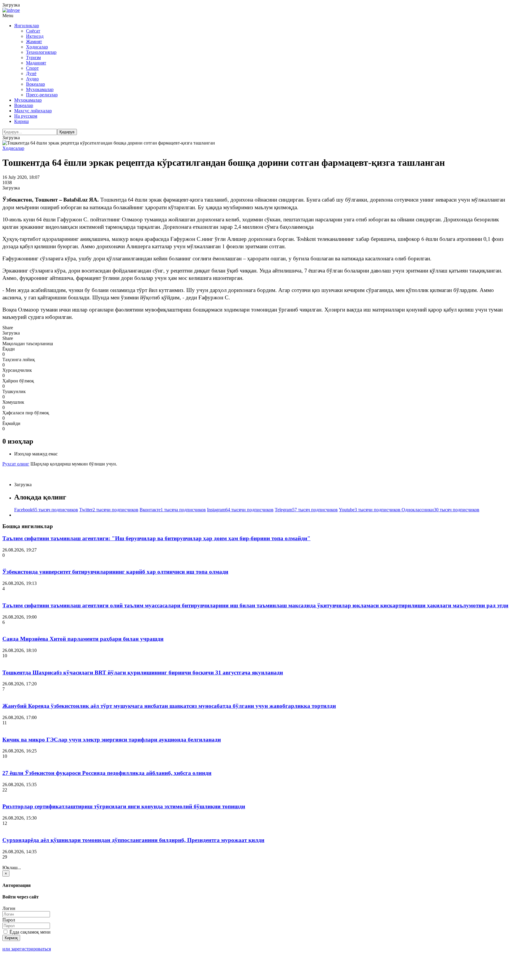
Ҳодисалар (37, 46)
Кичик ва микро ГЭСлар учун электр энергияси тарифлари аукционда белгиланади (111, 739)
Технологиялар (41, 52)
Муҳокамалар (40, 89)
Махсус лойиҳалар (33, 110)
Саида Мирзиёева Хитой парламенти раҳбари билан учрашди (83, 639)
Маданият (36, 62)
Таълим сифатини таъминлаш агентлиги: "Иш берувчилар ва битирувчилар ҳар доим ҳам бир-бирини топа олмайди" (156, 538)
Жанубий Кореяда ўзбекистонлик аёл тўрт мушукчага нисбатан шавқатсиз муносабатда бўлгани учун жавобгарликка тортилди (169, 706)
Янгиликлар (26, 25)
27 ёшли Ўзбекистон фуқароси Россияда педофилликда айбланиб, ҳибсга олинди (106, 773)
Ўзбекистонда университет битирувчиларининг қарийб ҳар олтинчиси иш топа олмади (115, 572)
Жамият (34, 41)
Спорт (32, 68)
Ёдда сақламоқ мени (29, 931)
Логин (8, 908)
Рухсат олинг (15, 463)
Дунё (31, 73)
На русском (25, 116)
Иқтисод (34, 36)
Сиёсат (33, 30)
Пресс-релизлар (42, 94)
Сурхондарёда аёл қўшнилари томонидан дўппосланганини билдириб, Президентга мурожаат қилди (133, 840)
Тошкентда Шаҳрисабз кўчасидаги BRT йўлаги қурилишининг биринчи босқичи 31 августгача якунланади (142, 672)
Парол (8, 919)
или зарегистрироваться (26, 948)
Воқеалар (35, 84)
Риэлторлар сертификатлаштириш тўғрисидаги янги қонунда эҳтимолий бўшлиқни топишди (123, 806)
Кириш (21, 121)
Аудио (32, 78)
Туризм (33, 57)
